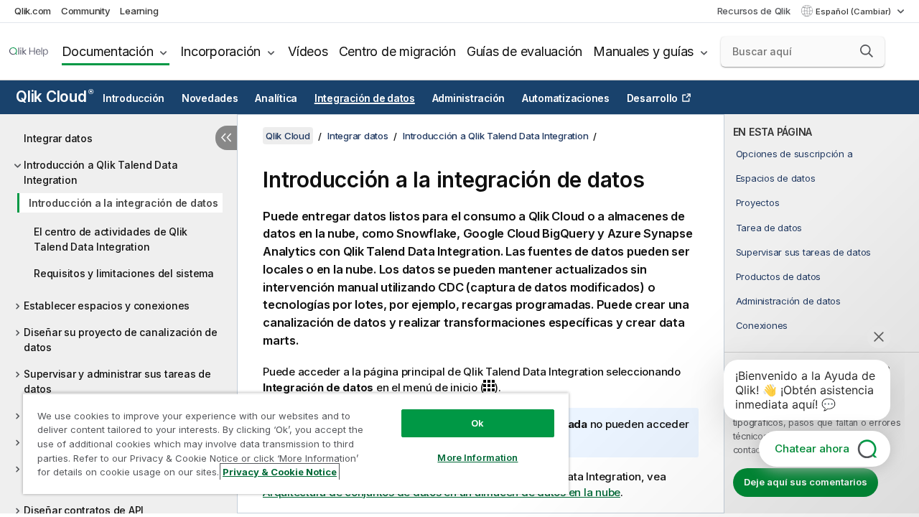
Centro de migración (397, 51)
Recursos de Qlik (753, 11)
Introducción (133, 98)
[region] (296, 443)
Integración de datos (364, 98)
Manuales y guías (643, 51)
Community (86, 11)
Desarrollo (652, 98)
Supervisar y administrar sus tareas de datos (117, 381)
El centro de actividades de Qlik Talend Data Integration (110, 239)
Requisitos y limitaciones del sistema (124, 273)
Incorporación (220, 51)
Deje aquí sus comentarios (805, 482)
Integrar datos (58, 138)
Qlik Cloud (54, 97)
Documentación (108, 51)
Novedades (210, 98)
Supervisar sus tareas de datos (804, 252)
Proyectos (758, 202)
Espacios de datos (776, 178)
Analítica (276, 98)
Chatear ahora (812, 448)
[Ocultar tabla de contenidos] (226, 138)
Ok (477, 423)
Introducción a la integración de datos (123, 203)
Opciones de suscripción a (794, 153)
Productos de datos (778, 276)
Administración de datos (788, 301)
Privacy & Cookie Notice (280, 472)
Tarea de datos (769, 227)
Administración (468, 98)
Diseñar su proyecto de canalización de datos (121, 339)
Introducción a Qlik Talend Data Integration (100, 172)
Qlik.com (32, 11)
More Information (477, 457)
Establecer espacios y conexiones (107, 305)
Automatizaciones (566, 98)
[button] (866, 51)
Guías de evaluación (524, 51)
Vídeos (308, 51)
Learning (139, 11)
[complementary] (821, 313)
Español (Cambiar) (854, 11)
